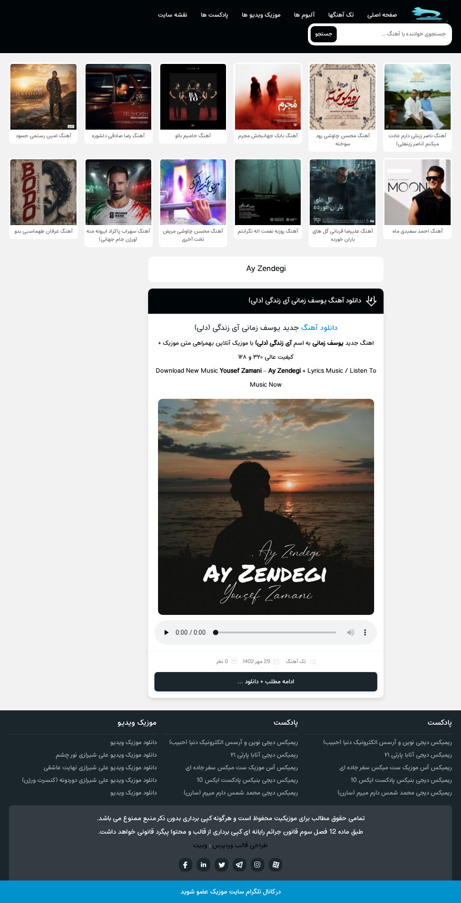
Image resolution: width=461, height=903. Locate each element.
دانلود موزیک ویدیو (133, 742)
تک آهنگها (341, 15)
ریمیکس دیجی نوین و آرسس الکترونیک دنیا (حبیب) (387, 742)
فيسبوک (185, 864)
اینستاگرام (257, 864)
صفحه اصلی (382, 15)
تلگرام (239, 864)
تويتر (221, 864)
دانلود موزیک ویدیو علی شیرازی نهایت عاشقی (100, 768)
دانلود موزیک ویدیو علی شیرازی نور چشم (106, 755)
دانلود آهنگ (319, 328)
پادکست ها (214, 15)
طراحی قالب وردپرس (240, 845)
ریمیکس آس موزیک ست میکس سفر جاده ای (395, 768)
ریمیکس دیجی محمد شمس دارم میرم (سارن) (395, 793)
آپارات (275, 864)
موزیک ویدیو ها (261, 15)
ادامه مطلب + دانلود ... (266, 682)
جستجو (323, 34)
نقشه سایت (172, 15)
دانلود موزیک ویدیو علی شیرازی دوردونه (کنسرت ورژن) (89, 780)
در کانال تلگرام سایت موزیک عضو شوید (231, 892)
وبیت (200, 845)
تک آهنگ (296, 661)
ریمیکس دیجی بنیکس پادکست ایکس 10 (401, 780)
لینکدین (203, 864)
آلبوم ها (304, 15)
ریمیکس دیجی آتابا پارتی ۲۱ (418, 755)
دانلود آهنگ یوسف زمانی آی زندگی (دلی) (305, 301)
